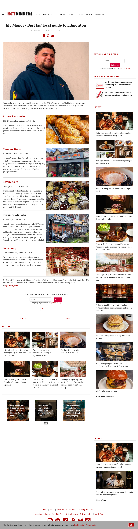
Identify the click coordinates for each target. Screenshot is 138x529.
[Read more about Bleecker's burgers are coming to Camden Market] (115, 323)
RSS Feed (60, 514)
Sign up (58, 299)
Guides (71, 14)
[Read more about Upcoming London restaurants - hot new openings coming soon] (100, 95)
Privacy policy (86, 514)
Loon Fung (9, 248)
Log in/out (99, 514)
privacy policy (56, 303)
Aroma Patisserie (14, 116)
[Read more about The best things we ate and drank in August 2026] (73, 339)
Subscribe (115, 65)
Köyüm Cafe (10, 182)
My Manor (46, 309)
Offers (63, 14)
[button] (39, 35)
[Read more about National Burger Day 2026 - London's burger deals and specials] (17, 369)
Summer (89, 14)
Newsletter (99, 14)
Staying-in (83, 509)
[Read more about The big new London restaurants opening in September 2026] (45, 339)
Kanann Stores (12, 149)
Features (60, 509)
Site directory (72, 514)
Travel (80, 14)
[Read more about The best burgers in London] (115, 379)
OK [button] (131, 525)
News (52, 509)
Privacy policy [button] (91, 525)
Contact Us (49, 514)
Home (38, 14)
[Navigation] (3, 14)
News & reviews (49, 14)
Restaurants (71, 509)
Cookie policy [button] (79, 525)
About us (38, 514)
